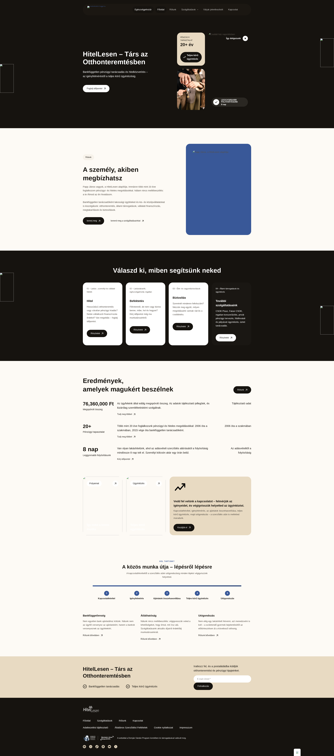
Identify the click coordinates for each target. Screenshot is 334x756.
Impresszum (186, 727)
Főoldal (160, 9)
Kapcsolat (233, 9)
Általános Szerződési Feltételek (131, 727)
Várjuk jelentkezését (213, 9)
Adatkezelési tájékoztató (95, 727)
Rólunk (172, 9)
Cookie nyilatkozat (163, 727)
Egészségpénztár (143, 9)
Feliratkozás (203, 686)
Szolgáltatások (188, 9)
